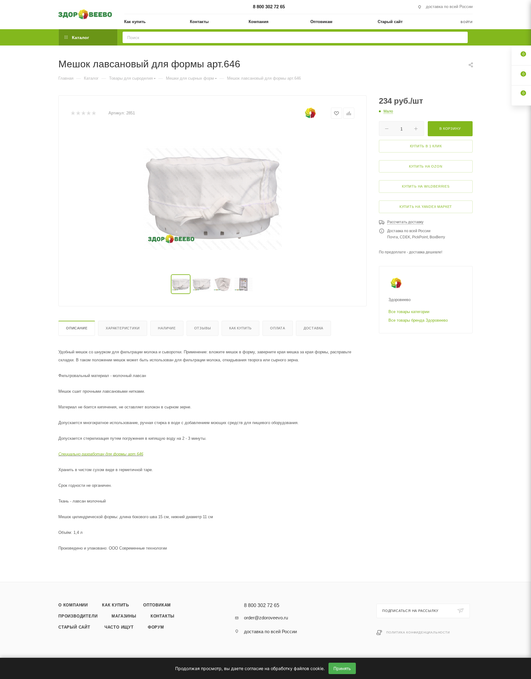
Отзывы (202, 328)
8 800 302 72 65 (269, 6)
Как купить (240, 328)
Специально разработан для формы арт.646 (100, 454)
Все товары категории (408, 311)
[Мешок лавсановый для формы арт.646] (213, 198)
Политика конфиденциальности (418, 632)
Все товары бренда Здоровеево (418, 320)
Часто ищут (119, 627)
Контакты (163, 616)
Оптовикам (157, 605)
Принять (342, 668)
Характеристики (123, 328)
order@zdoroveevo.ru (266, 617)
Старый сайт (74, 627)
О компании (73, 605)
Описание (76, 328)
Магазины (124, 616)
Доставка (313, 328)
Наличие (167, 328)
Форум (156, 627)
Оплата (277, 328)
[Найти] (461, 37)
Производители (77, 616)
